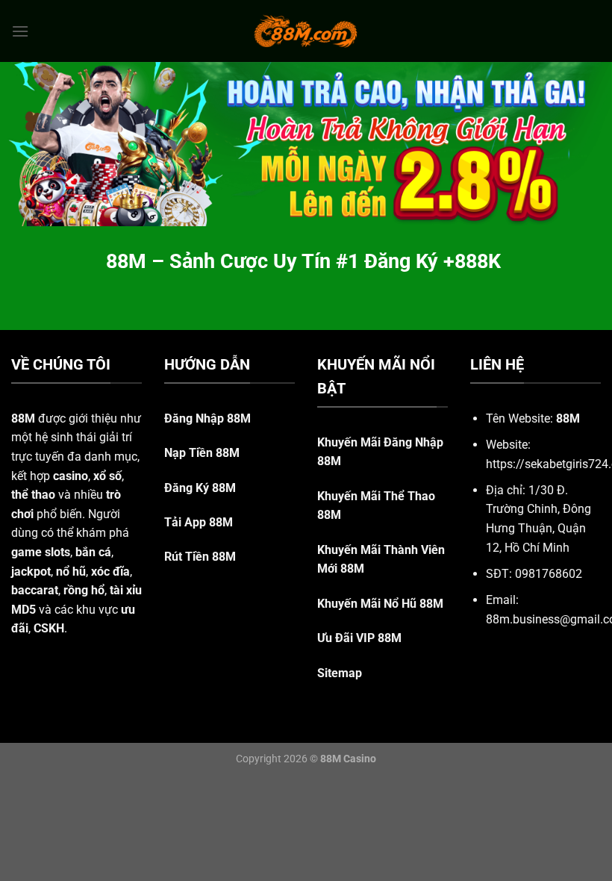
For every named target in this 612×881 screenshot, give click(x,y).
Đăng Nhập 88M (207, 418)
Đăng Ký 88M (200, 488)
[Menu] (20, 31)
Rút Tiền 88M (200, 557)
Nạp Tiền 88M (202, 453)
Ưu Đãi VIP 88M (359, 638)
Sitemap (339, 673)
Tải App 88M (198, 522)
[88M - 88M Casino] (306, 30)
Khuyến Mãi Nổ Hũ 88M (380, 604)
